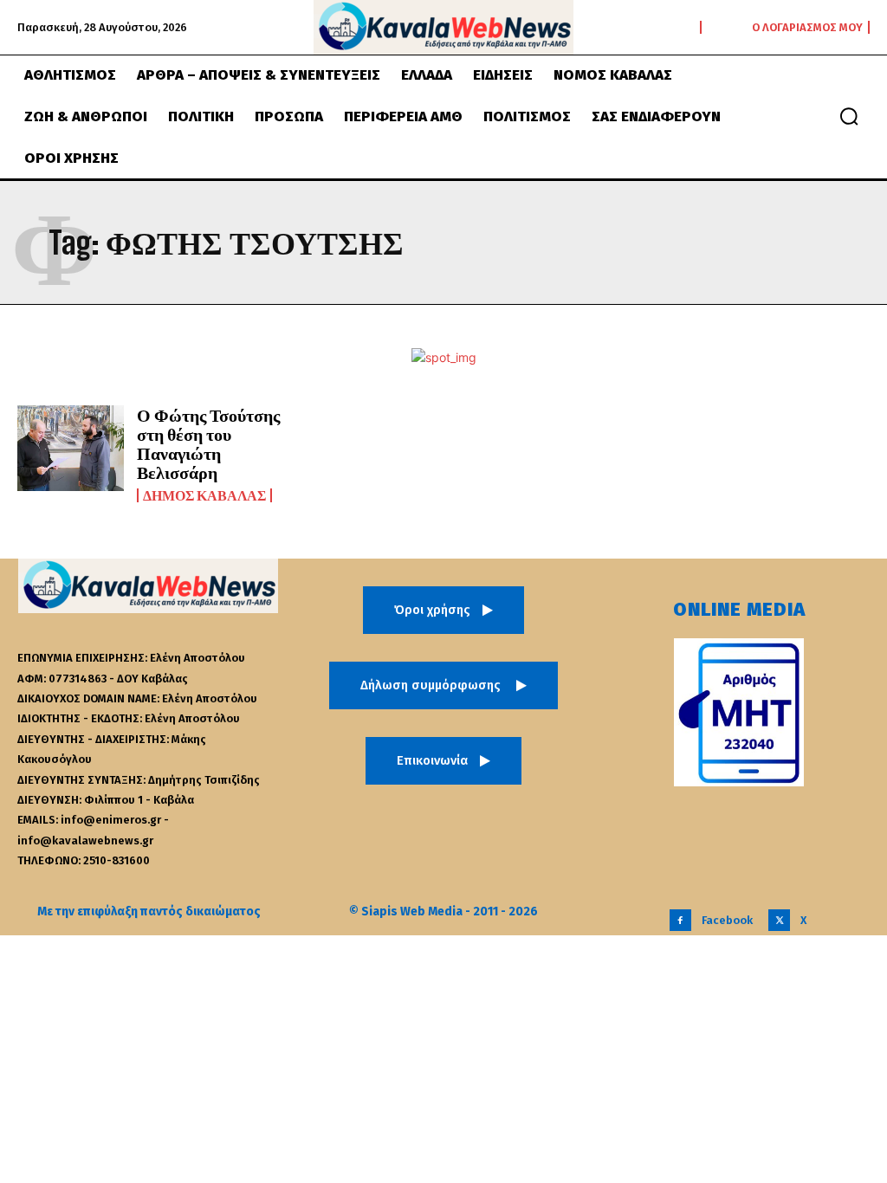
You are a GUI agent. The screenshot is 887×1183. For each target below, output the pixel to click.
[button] (849, 116)
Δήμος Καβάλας (204, 495)
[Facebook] (680, 920)
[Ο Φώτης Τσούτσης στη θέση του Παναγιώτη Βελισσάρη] (70, 448)
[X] (779, 920)
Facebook (727, 920)
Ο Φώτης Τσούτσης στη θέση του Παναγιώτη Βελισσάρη (208, 443)
